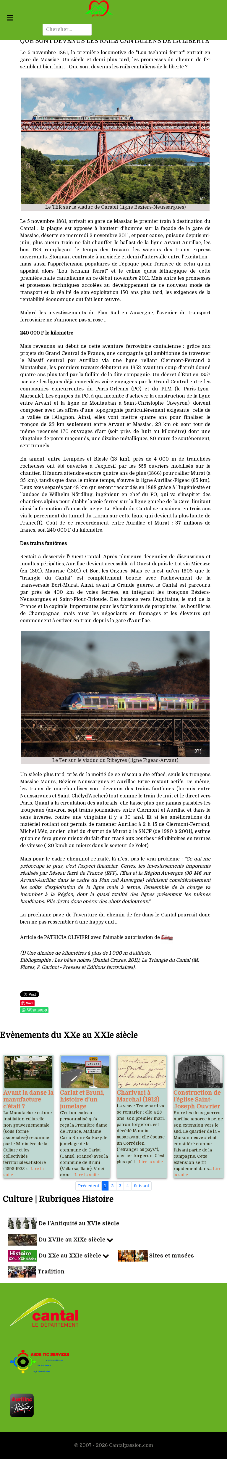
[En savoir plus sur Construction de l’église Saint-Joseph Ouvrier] (199, 1072)
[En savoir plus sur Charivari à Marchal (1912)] (142, 1072)
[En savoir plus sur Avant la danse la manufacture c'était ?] (28, 1072)
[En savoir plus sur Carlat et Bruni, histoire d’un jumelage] (85, 1072)
